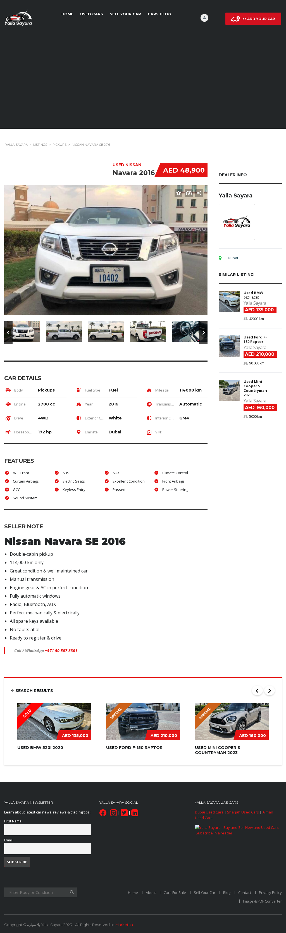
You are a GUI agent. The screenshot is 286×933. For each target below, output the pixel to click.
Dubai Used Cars (209, 812)
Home (67, 14)
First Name (13, 821)
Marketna (124, 924)
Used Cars (91, 14)
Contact (244, 892)
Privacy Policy (270, 892)
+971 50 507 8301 (61, 650)
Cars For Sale (175, 892)
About (151, 892)
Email (8, 840)
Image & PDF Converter (262, 901)
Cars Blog (159, 14)
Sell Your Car (125, 14)
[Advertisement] (143, 82)
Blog (226, 892)
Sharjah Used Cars (243, 812)
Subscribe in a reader (214, 833)
